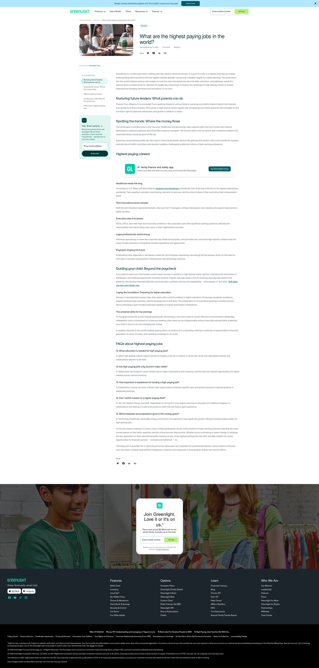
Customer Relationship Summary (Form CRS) (133, 636)
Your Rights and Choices (104, 636)
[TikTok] (20, 598)
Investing (114, 590)
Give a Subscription (169, 612)
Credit (163, 615)
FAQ (213, 608)
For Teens (114, 612)
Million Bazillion (218, 604)
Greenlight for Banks (270, 604)
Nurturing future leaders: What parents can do (93, 81)
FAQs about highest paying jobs (94, 107)
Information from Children (82, 636)
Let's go (242, 11)
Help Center (216, 601)
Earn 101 (214, 597)
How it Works (115, 11)
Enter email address (93, 146)
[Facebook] (9, 598)
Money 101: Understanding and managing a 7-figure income (130, 632)
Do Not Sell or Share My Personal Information (193, 636)
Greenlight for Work (270, 601)
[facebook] (153, 53)
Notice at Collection (221, 636)
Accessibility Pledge (239, 636)
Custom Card (166, 601)
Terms (92, 646)
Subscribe (95, 153)
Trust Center (266, 615)
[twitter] (148, 53)
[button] (315, 3)
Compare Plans (167, 586)
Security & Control (118, 608)
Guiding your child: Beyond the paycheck (94, 100)
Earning (96, 20)
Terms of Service (26, 636)
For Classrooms (218, 612)
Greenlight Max (167, 597)
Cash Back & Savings (120, 604)
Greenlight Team (94, 65)
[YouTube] (15, 598)
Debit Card (115, 586)
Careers (264, 593)
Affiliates (265, 612)
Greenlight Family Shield (171, 590)
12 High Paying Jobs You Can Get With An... (212, 632)
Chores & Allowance (119, 601)
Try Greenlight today (220, 169)
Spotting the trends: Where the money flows (94, 88)
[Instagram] (26, 598)
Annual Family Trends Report (224, 615)
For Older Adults (117, 615)
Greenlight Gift (167, 608)
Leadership (266, 590)
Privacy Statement (163, 549)
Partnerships (267, 608)
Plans (128, 11)
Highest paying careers (93, 94)
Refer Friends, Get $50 (170, 604)
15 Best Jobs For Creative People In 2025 (175, 632)
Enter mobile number (221, 11)
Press (263, 597)
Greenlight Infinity (168, 593)
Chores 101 (216, 593)
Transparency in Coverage (163, 636)
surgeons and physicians (167, 188)
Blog (213, 590)
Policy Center (12, 636)
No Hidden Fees (117, 597)
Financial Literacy (219, 586)
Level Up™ (115, 593)
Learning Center (85, 20)
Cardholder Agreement (44, 636)
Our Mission (266, 586)
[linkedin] (159, 53)
